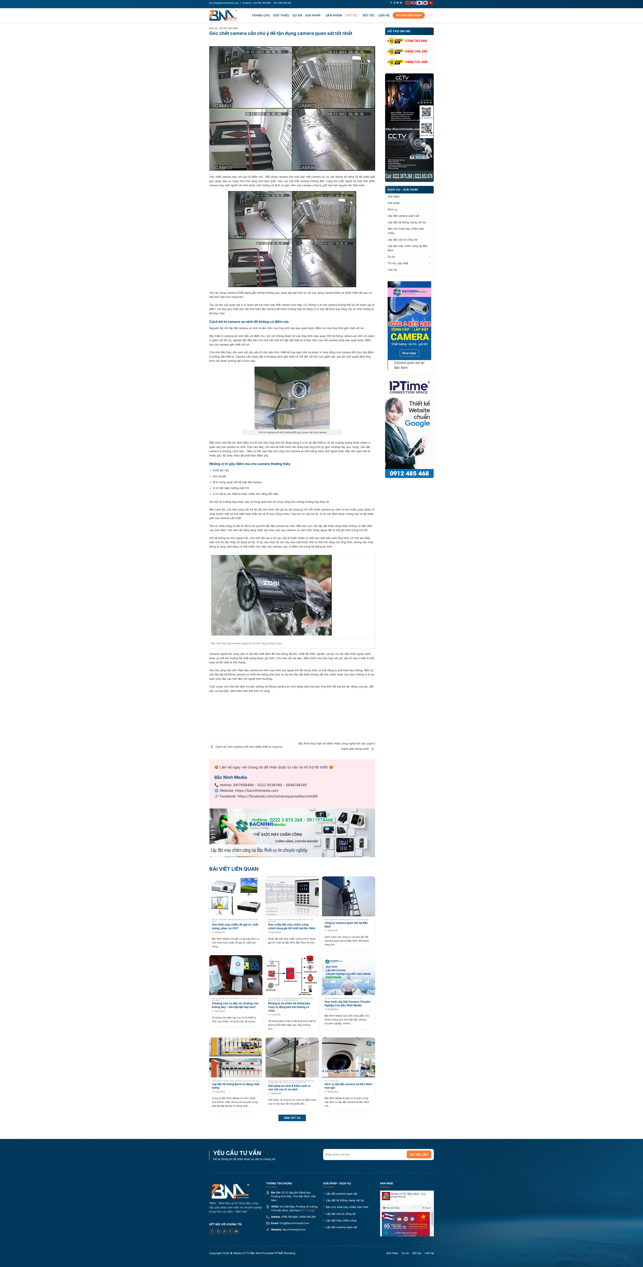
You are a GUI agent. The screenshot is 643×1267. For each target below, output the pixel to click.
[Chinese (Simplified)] (408, 2)
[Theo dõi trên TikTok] (224, 1231)
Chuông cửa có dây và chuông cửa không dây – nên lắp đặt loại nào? (235, 1005)
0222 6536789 (269, 785)
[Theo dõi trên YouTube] (236, 1231)
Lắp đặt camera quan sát (403, 216)
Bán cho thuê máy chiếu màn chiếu (406, 231)
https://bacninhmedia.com (256, 790)
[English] (414, 2)
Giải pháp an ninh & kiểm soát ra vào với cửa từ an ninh (289, 1087)
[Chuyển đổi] (429, 257)
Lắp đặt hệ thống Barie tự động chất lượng (235, 1085)
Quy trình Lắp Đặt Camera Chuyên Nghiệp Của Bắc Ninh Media (347, 1003)
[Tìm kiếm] (430, 15)
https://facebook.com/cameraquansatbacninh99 (277, 796)
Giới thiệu (281, 15)
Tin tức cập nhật (228, 28)
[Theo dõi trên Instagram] (394, 3)
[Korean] (425, 2)
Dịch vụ (213, 28)
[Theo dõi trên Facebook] (391, 3)
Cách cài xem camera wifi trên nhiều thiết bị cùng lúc (248, 746)
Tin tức (351, 15)
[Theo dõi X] (230, 1231)
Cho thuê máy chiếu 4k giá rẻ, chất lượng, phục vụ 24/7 (235, 926)
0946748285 (296, 785)
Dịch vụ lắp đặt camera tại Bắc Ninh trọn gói (348, 1085)
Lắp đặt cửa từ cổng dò (402, 239)
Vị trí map (307, 1210)
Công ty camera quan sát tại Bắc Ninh (346, 924)
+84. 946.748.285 (282, 3)
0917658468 (243, 785)
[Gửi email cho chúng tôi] (401, 3)
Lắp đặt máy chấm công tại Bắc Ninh (408, 248)
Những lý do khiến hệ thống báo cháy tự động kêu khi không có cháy (289, 1007)
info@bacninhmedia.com (226, 3)
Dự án (297, 15)
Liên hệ (383, 15)
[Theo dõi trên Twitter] (398, 3)
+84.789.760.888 (261, 3)
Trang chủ (261, 15)
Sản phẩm (334, 15)
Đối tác (369, 15)
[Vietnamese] (431, 2)
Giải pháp (312, 15)
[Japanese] (419, 2)
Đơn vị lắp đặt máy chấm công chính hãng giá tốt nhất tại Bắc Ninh (291, 926)
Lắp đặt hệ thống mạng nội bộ (407, 222)
